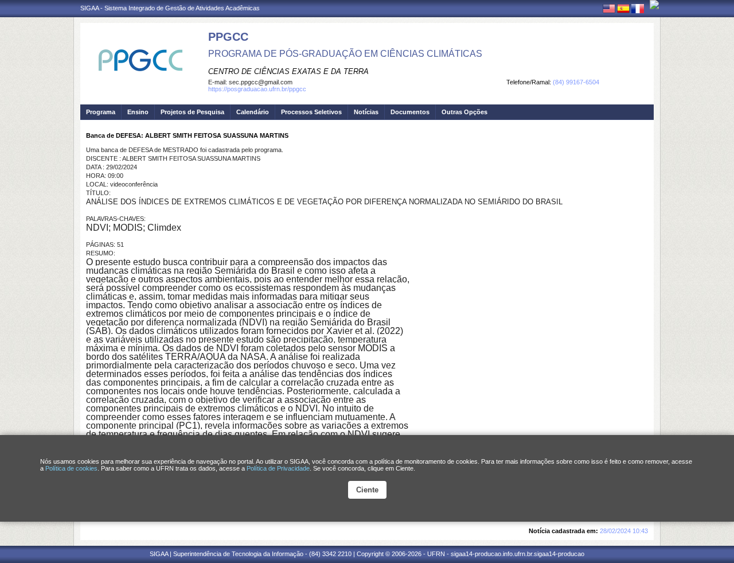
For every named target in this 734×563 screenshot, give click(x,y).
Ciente (367, 490)
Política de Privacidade (278, 468)
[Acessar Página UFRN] (654, 4)
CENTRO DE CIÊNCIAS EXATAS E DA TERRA (288, 71)
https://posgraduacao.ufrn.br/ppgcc (257, 89)
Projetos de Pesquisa (192, 111)
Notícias (366, 111)
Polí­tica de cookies (71, 468)
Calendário (252, 111)
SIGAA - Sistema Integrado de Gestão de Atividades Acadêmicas (170, 8)
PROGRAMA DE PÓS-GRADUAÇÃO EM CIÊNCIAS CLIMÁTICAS (345, 54)
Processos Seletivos (311, 111)
